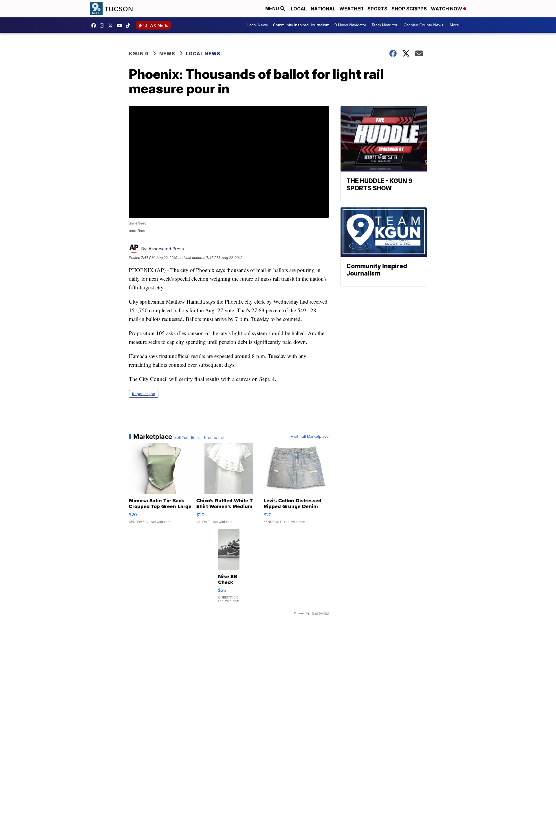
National (323, 9)
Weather (351, 9)
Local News (257, 25)
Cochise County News (423, 25)
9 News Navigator (350, 25)
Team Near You (385, 25)
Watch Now (447, 9)
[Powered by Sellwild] (320, 613)
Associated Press (166, 248)
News (167, 53)
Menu (272, 8)
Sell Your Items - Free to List (199, 438)
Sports (377, 9)
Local (299, 9)
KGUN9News (95, 25)
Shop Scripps (409, 9)
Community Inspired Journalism (301, 25)
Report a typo (143, 394)
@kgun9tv (129, 25)
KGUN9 (112, 25)
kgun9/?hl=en (103, 25)
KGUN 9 (139, 53)
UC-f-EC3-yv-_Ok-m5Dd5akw (121, 25)
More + (456, 25)
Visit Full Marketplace (310, 437)
